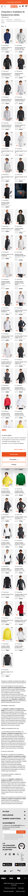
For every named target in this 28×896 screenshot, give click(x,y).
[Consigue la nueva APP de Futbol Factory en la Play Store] (20, 864)
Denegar (14, 464)
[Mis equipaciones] (20, 6)
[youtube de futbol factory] (22, 857)
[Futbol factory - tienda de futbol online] (14, 6)
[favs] (23, 6)
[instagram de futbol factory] (9, 854)
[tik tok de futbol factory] (6, 854)
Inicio (2, 19)
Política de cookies (20, 891)
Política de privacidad (8, 891)
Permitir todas (14, 454)
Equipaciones (9, 19)
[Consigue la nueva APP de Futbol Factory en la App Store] (7, 864)
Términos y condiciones (10, 888)
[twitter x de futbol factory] (18, 854)
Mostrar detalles (18, 449)
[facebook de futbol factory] (14, 854)
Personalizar (13, 459)
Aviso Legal (21, 888)
